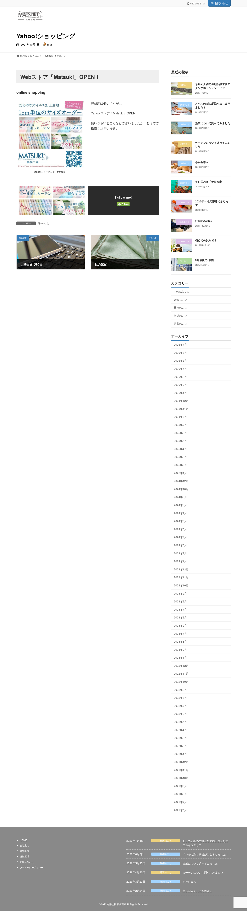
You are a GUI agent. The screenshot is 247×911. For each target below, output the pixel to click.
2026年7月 (180, 345)
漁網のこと (180, 315)
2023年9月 (180, 593)
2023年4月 (180, 633)
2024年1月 (180, 561)
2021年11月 (181, 770)
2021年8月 (180, 794)
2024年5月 (180, 529)
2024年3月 (180, 545)
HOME (23, 840)
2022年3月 (180, 738)
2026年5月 (180, 361)
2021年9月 (180, 786)
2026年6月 (180, 352)
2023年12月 (181, 569)
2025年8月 (180, 417)
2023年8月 (180, 601)
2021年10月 (181, 778)
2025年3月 (180, 457)
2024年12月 (181, 481)
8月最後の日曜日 (205, 260)
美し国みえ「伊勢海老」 (210, 182)
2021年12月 (181, 762)
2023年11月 (181, 577)
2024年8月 (180, 505)
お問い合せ (221, 3)
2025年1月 (180, 473)
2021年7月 (180, 802)
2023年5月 (180, 625)
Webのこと (181, 299)
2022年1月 (180, 754)
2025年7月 (180, 425)
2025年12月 (181, 401)
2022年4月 (180, 730)
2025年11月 (181, 409)
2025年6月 (180, 433)
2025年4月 (180, 449)
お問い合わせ (27, 861)
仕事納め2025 (203, 221)
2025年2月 (180, 465)
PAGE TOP (237, 880)
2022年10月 (181, 681)
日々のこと (43, 223)
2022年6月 (180, 714)
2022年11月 (181, 674)
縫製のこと (180, 324)
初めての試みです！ (207, 240)
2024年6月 (180, 521)
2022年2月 (180, 746)
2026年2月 (180, 385)
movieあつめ (181, 291)
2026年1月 (180, 393)
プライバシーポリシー (31, 867)
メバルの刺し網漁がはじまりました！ (205, 854)
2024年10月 (181, 489)
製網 (22, 850)
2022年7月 (180, 706)
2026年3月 (180, 377)
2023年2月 (180, 649)
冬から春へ (202, 162)
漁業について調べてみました (212, 123)
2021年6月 (180, 810)
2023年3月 (180, 641)
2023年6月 (180, 617)
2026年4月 (180, 368)
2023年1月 (180, 658)
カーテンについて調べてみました (203, 872)
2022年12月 (181, 665)
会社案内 (24, 845)
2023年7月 (180, 609)
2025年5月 (180, 441)
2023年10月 (181, 585)
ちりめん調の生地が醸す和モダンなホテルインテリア (212, 86)
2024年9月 (180, 497)
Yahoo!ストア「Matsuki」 (109, 113)
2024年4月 (180, 537)
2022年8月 (180, 698)
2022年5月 (180, 722)
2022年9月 (180, 690)
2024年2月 (180, 553)
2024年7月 (180, 513)
